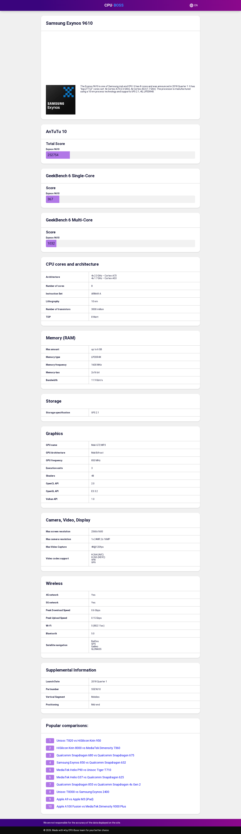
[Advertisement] (120, 55)
